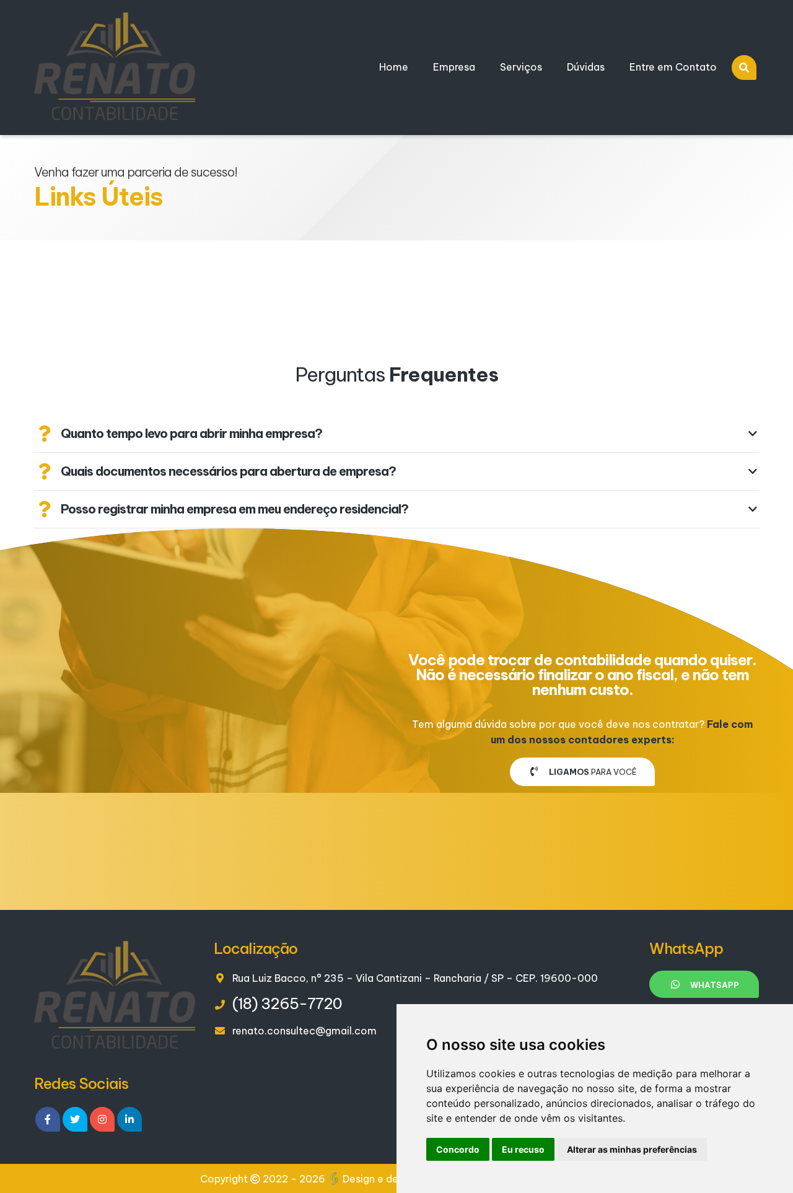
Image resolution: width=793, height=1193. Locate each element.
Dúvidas (586, 67)
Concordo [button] (458, 1149)
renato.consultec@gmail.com (304, 1031)
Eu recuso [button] (523, 1149)
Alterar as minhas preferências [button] (632, 1149)
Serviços (521, 67)
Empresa (454, 67)
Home (393, 67)
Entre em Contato (673, 67)
